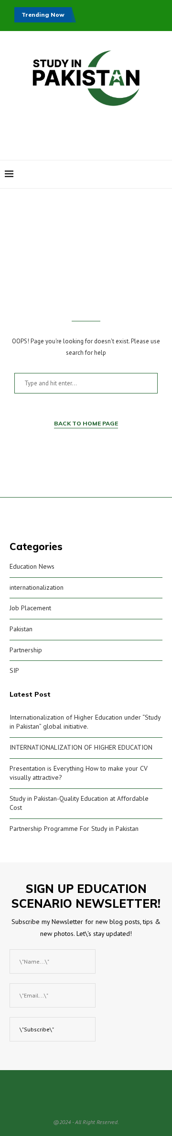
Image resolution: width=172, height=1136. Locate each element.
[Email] (148, 174)
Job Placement (30, 608)
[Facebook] (118, 174)
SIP (14, 670)
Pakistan (21, 629)
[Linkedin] (138, 174)
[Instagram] (128, 174)
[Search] (162, 174)
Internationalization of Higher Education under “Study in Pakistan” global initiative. (85, 722)
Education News (32, 566)
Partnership (26, 650)
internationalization (37, 587)
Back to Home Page (86, 423)
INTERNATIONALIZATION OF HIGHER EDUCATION (81, 747)
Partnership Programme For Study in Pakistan (74, 828)
